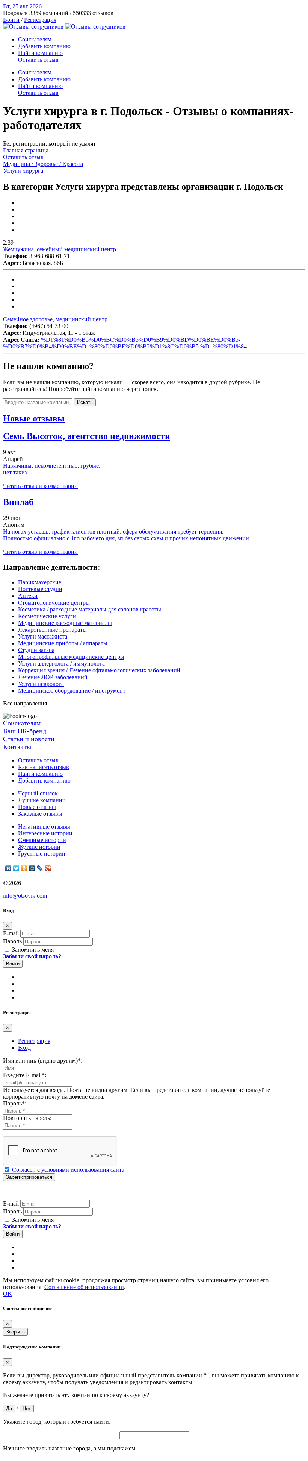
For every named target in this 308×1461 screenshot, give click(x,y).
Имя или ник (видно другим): (42, 1060)
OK (7, 1294)
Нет (27, 1408)
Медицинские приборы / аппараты (62, 643)
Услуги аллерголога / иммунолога (61, 663)
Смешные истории (42, 840)
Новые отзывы (37, 807)
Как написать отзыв (43, 767)
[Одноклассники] (24, 868)
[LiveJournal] (40, 868)
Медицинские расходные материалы (65, 623)
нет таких (15, 472)
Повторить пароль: (27, 1118)
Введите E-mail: (24, 1075)
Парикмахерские (39, 582)
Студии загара (36, 650)
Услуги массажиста (42, 636)
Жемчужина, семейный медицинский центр (59, 249)
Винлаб (18, 502)
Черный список (38, 793)
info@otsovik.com (25, 895)
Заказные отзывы (40, 813)
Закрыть (15, 1332)
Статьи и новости (28, 739)
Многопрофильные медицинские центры (71, 657)
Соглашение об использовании (84, 1287)
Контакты (17, 747)
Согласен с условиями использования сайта (68, 1169)
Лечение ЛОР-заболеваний (53, 677)
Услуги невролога (41, 684)
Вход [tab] (24, 1047)
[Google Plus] (48, 868)
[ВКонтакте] (8, 868)
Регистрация (40, 20)
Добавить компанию (44, 46)
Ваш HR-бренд (24, 731)
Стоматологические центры (54, 602)
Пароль (12, 941)
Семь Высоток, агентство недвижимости (86, 436)
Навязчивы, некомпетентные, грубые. (51, 465)
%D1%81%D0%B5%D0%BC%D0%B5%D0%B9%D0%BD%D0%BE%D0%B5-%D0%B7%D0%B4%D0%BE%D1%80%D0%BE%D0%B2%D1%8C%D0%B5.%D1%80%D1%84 (125, 343)
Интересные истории (45, 833)
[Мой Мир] (32, 868)
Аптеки (28, 596)
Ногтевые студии (40, 589)
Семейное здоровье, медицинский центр (55, 319)
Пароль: (14, 1103)
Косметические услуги (47, 616)
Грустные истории (41, 853)
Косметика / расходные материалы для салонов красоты (89, 609)
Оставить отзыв (38, 59)
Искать (85, 402)
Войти (11, 20)
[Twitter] (16, 868)
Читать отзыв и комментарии (40, 486)
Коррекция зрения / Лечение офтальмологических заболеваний (99, 670)
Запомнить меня (32, 949)
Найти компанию (40, 53)
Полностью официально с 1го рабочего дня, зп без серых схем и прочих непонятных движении (126, 538)
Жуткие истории (39, 847)
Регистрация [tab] (34, 1041)
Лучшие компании (42, 800)
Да (9, 1408)
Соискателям (34, 39)
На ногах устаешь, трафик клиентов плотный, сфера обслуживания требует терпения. (113, 531)
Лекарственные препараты (52, 629)
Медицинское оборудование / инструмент (71, 690)
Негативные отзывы (44, 826)
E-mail (11, 933)
